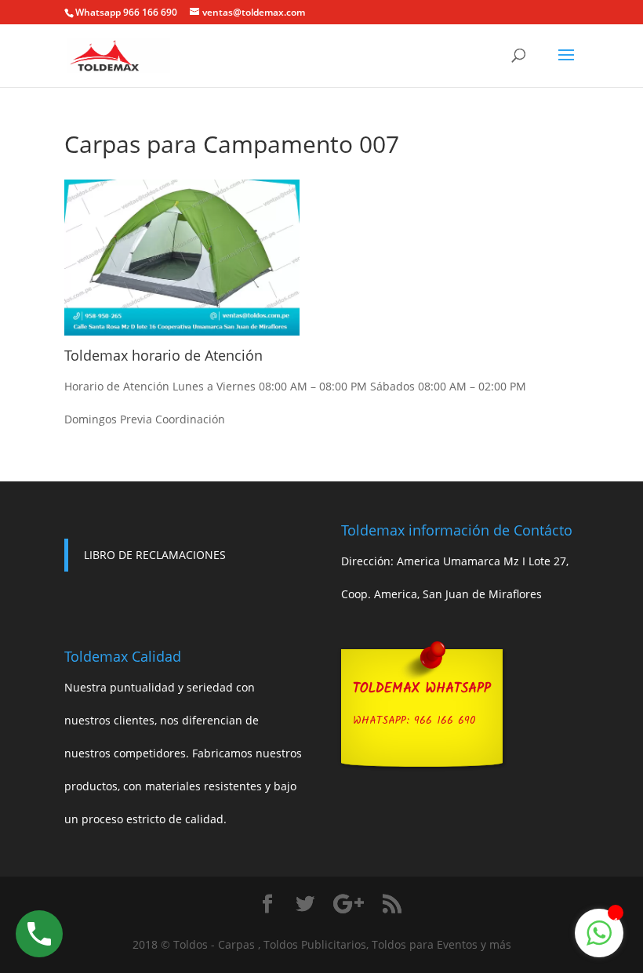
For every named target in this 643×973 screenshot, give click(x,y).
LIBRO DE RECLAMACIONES (155, 554)
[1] (599, 941)
